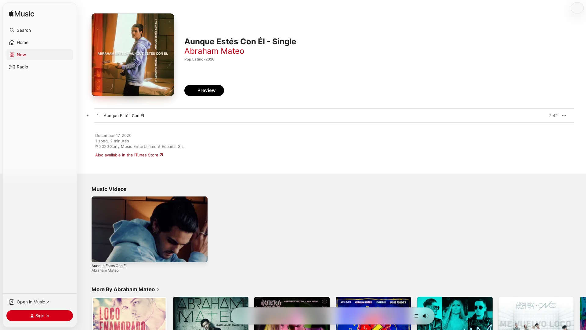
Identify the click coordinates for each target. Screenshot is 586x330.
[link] (126, 289)
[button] (40, 30)
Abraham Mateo (214, 51)
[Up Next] (416, 316)
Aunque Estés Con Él (109, 265)
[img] (21, 13)
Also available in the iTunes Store (126, 154)
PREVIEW (551, 115)
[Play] (99, 254)
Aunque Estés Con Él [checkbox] (124, 115)
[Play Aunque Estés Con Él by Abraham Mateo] (98, 116)
